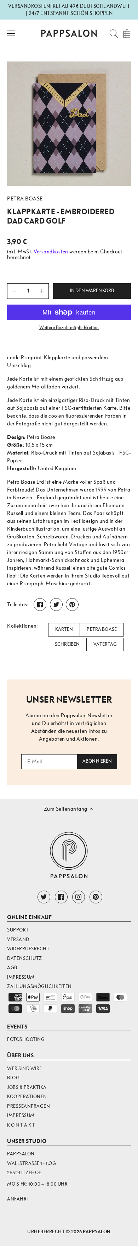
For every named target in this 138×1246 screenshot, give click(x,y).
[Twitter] (44, 897)
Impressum (21, 977)
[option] (69, 123)
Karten (64, 629)
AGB (12, 967)
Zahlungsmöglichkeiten (39, 986)
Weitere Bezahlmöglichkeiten (69, 327)
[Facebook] (61, 897)
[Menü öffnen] (11, 33)
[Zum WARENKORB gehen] (126, 33)
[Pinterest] (96, 897)
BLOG (13, 1077)
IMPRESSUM (21, 1115)
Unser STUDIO (26, 1141)
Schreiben (67, 644)
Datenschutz (24, 958)
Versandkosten (51, 251)
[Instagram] (78, 897)
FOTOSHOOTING (26, 1039)
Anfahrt (18, 1199)
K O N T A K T (21, 1125)
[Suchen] (111, 33)
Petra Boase (25, 199)
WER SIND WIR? (24, 1068)
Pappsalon (97, 1231)
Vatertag (105, 644)
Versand (18, 939)
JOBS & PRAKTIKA (27, 1087)
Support (18, 930)
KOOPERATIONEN (27, 1096)
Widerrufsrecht (28, 948)
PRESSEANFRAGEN (28, 1106)
